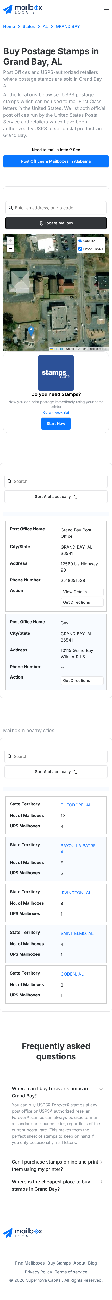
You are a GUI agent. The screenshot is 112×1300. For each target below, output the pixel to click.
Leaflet (58, 348)
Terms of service (71, 1271)
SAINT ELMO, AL (77, 933)
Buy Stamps (59, 1263)
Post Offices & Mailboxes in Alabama (56, 161)
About (79, 1263)
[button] (31, 331)
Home (9, 26)
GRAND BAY (68, 26)
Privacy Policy (38, 1271)
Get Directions (76, 602)
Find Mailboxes (30, 1263)
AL (45, 26)
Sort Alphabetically (53, 496)
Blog (92, 1263)
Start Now (56, 423)
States (29, 26)
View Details (75, 591)
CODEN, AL (72, 974)
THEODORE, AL (76, 805)
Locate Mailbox (59, 223)
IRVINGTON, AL (76, 892)
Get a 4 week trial (56, 412)
